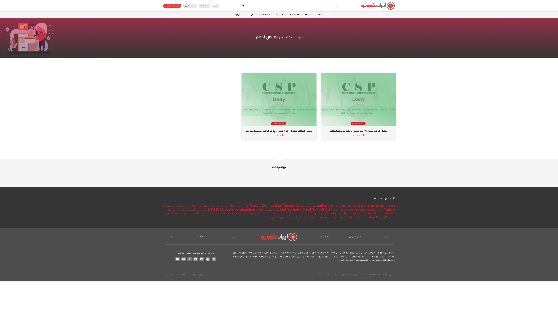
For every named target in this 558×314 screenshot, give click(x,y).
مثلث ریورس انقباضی (338, 217)
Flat (283, 209)
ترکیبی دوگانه (338, 213)
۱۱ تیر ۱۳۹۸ (278, 135)
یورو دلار (270, 218)
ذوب (307, 214)
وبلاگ (306, 15)
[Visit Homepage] (378, 6)
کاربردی (250, 15)
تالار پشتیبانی (294, 15)
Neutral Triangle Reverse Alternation (348, 210)
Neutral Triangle (316, 209)
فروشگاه (279, 15)
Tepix (381, 210)
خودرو (326, 214)
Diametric (213, 209)
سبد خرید (204, 6)
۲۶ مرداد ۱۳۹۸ (358, 135)
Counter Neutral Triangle (381, 206)
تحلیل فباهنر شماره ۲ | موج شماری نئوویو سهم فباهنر (359, 131)
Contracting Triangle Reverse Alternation (294, 206)
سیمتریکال (280, 214)
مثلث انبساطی (207, 214)
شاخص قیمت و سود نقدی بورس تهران (262, 214)
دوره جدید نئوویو (172, 6)
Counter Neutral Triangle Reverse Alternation (185, 210)
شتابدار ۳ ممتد (240, 214)
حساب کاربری (190, 6)
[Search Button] (243, 6)
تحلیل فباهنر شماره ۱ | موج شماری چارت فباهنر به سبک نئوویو (279, 131)
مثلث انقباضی (192, 214)
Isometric (294, 209)
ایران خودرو (380, 214)
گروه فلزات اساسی (358, 123)
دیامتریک (316, 213)
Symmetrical (372, 210)
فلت (216, 213)
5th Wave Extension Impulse (219, 206)
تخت (358, 213)
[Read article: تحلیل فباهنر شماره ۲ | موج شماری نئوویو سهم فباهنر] (358, 99)
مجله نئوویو (264, 15)
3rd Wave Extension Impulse (195, 206)
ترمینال (352, 214)
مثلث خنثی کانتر (362, 217)
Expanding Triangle (271, 210)
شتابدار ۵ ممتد (225, 214)
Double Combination (238, 209)
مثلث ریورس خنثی (291, 218)
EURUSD (259, 210)
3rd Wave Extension (173, 206)
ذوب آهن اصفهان (299, 214)
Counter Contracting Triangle (346, 206)
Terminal (390, 210)
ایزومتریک (369, 213)
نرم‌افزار (238, 15)
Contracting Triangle (245, 206)
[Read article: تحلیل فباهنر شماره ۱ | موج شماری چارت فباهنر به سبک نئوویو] (279, 99)
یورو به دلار (279, 217)
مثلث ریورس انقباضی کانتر (311, 217)
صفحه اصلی (319, 15)
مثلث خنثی (381, 217)
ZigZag (390, 213)
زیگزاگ (289, 213)
